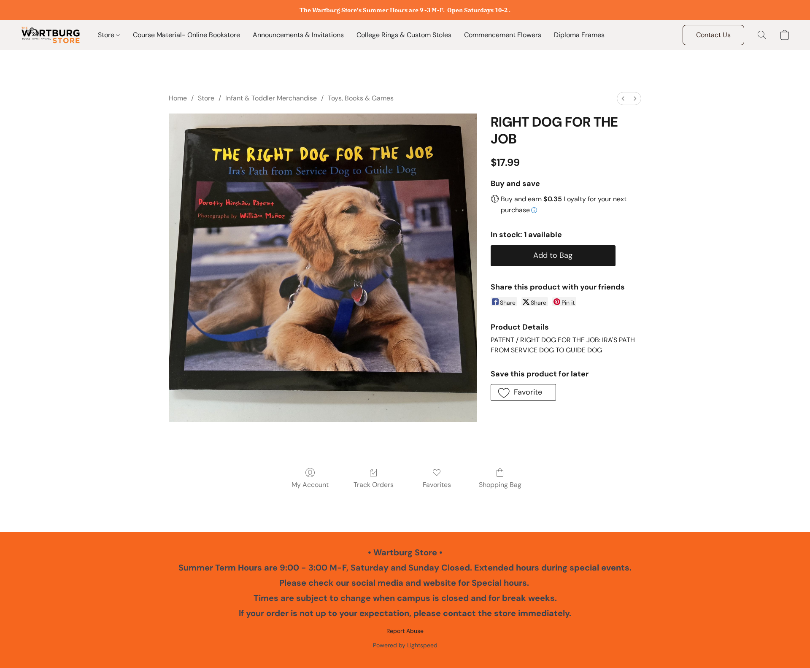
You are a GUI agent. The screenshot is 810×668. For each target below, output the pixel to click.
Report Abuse (405, 631)
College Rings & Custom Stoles (403, 34)
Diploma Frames (579, 34)
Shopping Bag (500, 484)
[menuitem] (623, 98)
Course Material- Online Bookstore (186, 34)
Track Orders (374, 484)
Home (178, 98)
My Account (310, 484)
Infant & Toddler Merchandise (271, 98)
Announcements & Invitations (298, 34)
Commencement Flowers (502, 34)
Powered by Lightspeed (405, 645)
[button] (50, 35)
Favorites (437, 484)
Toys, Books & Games (361, 98)
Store (107, 34)
